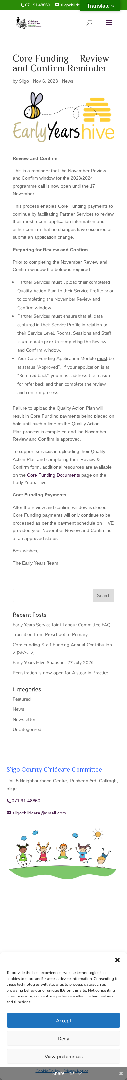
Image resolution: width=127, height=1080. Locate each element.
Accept (63, 1020)
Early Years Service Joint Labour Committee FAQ (62, 625)
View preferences (64, 1056)
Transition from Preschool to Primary (50, 634)
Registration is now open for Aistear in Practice (60, 673)
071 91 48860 (37, 5)
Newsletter (24, 719)
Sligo (24, 81)
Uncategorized (27, 729)
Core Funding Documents (53, 475)
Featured (22, 699)
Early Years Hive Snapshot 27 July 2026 (53, 663)
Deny (63, 1038)
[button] (117, 960)
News (67, 81)
